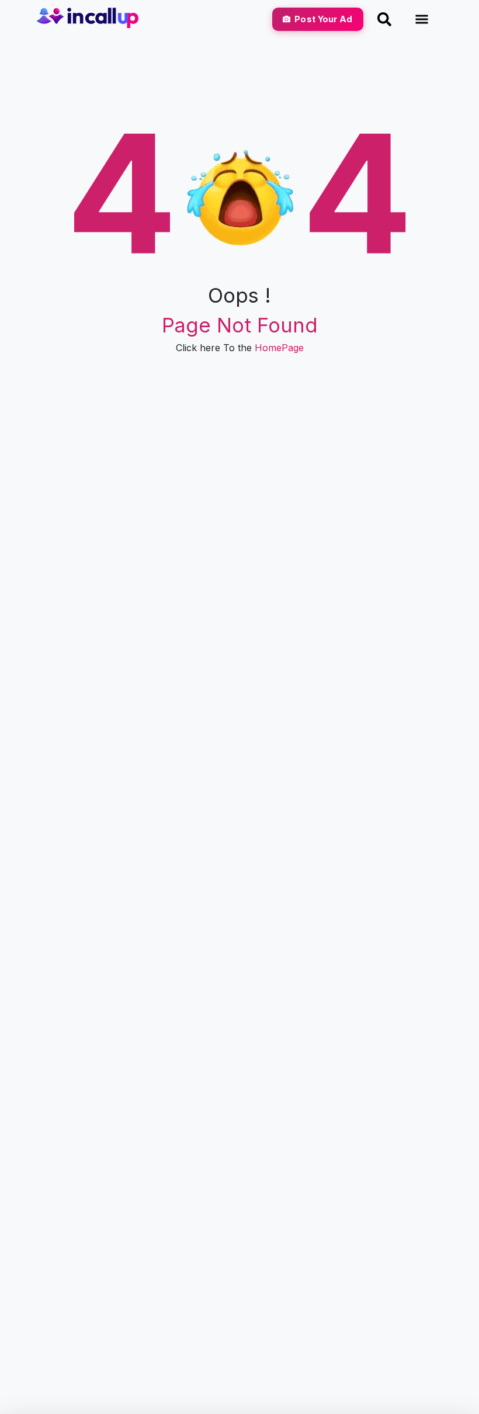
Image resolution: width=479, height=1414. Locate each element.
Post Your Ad (323, 19)
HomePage (279, 348)
